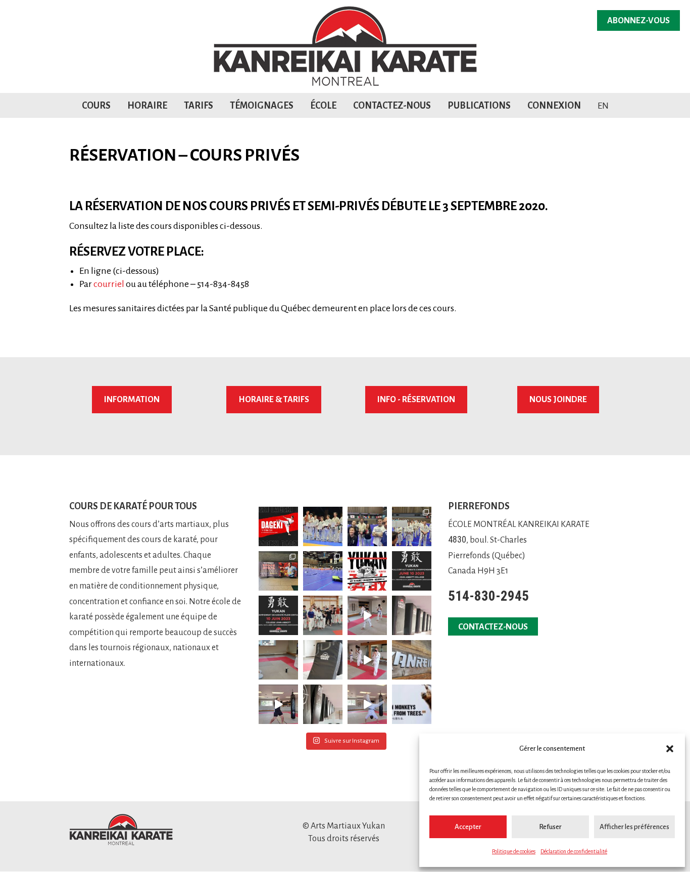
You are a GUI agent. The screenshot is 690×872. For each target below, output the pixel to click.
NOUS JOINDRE (558, 399)
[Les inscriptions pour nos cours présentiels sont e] (411, 660)
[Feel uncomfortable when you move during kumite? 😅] (278, 704)
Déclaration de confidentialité (573, 851)
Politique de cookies (513, 851)
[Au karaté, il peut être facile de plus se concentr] (367, 660)
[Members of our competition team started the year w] (322, 615)
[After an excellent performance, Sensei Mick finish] (322, 526)
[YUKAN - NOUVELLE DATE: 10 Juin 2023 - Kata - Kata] (278, 615)
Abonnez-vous (638, 20)
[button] (670, 749)
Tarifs (198, 106)
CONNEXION (554, 106)
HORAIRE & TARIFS (273, 399)
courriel (108, 284)
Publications (479, 106)
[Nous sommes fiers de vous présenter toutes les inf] (367, 571)
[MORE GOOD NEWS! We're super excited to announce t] (367, 615)
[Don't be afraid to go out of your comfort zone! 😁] (367, 704)
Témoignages (261, 106)
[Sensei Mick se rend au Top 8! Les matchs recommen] (367, 526)
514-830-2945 (488, 596)
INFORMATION (132, 399)
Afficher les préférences (634, 827)
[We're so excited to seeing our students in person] (322, 704)
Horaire (147, 106)
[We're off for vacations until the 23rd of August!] (322, 660)
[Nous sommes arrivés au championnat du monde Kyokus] (278, 571)
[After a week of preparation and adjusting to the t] (322, 571)
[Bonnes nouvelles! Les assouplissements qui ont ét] (411, 615)
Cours (96, 106)
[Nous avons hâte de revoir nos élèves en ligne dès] (278, 660)
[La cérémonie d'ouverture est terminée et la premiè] (411, 526)
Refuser (550, 827)
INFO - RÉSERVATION (416, 399)
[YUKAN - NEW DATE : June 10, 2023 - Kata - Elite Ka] (411, 571)
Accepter (468, 827)
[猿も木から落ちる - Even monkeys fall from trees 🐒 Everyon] (411, 704)
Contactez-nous (392, 106)
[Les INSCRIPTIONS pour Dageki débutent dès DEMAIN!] (278, 526)
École (323, 106)
